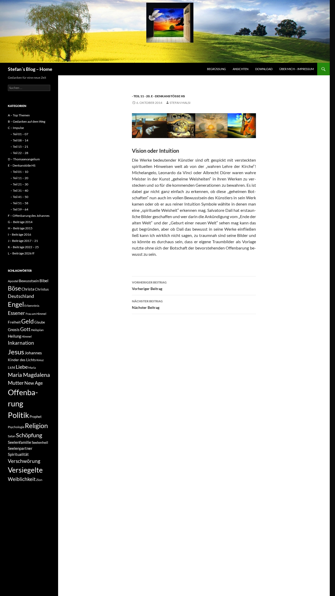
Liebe (22, 367)
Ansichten (240, 69)
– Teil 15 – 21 (19, 147)
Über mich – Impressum (296, 69)
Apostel (13, 281)
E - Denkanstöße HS (168, 96)
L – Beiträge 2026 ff (21, 253)
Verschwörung (24, 461)
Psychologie (16, 427)
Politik (18, 414)
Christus (42, 289)
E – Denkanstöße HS (21, 165)
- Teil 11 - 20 (141, 96)
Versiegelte (25, 470)
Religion (36, 425)
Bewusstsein (29, 281)
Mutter (16, 382)
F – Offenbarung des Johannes (28, 216)
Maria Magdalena (29, 374)
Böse (14, 288)
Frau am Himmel (36, 313)
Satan (11, 436)
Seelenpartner (20, 448)
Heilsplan (37, 330)
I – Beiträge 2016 (19, 234)
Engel (16, 304)
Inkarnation (21, 343)
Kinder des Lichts (22, 359)
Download (263, 69)
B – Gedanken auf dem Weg (26, 121)
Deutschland (21, 296)
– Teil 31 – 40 (19, 190)
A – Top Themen (19, 115)
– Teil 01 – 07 (19, 134)
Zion (39, 480)
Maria (32, 367)
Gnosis (14, 329)
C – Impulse (16, 128)
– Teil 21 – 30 (19, 184)
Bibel (44, 280)
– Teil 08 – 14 (19, 140)
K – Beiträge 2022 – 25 (23, 247)
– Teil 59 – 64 (19, 209)
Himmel (27, 336)
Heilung (14, 336)
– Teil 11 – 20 (19, 178)
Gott (25, 329)
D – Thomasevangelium (24, 159)
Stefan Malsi (180, 103)
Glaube (39, 322)
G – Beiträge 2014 (20, 222)
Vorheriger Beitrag (149, 285)
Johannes (33, 352)
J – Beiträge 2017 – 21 (23, 241)
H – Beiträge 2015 (20, 228)
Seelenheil (40, 442)
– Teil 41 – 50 (19, 197)
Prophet (36, 417)
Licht (11, 367)
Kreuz (40, 360)
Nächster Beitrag (147, 304)
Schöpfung (29, 435)
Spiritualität (18, 454)
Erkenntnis (31, 306)
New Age (33, 383)
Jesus (16, 352)
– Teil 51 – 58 (19, 203)
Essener (16, 313)
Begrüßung (216, 69)
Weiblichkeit (22, 479)
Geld (27, 321)
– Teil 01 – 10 (19, 172)
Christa (27, 289)
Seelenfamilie (19, 442)
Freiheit (14, 322)
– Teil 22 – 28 (19, 153)
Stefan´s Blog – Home (30, 69)
